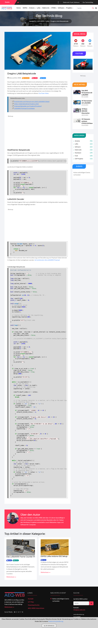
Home (18, 8)
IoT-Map (31, 602)
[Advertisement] (37, 130)
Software (84, 147)
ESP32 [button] (25, 8)
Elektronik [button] (45, 8)
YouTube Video (44, 93)
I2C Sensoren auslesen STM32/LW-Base (87, 121)
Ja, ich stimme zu (49, 625)
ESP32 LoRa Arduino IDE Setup (54, 556)
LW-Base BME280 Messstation (85, 111)
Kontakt (30, 599)
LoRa (35, 78)
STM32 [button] (53, 8)
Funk (84, 156)
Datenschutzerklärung (55, 621)
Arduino (84, 141)
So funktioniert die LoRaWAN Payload (47, 260)
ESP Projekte (84, 159)
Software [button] (61, 8)
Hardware (84, 153)
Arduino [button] (32, 8)
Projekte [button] (69, 8)
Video (43, 78)
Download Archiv (33, 605)
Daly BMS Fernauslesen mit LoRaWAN (87, 93)
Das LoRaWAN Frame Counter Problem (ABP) (26, 557)
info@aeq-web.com (79, 610)
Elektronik (84, 150)
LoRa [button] (38, 8)
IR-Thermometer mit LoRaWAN (87, 102)
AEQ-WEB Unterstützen (36, 608)
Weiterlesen (10, 577)
